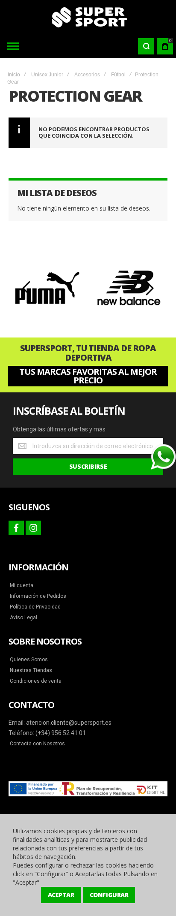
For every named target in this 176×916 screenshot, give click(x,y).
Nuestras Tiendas (31, 670)
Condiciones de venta (36, 681)
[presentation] (27, 288)
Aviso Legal (23, 618)
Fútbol (118, 75)
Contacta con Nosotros (37, 744)
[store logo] (88, 17)
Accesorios (87, 75)
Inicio (14, 75)
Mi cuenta (21, 585)
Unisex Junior (47, 75)
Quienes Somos (29, 660)
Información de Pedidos (38, 596)
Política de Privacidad (35, 607)
